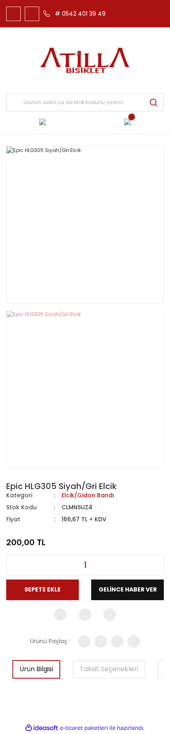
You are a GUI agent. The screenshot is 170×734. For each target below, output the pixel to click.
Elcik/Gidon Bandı (87, 495)
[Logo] (85, 60)
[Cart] (127, 121)
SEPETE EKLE (42, 589)
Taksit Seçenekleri (109, 669)
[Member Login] (42, 121)
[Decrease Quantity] (13, 565)
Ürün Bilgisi (36, 669)
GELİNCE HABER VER (128, 589)
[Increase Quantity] (157, 565)
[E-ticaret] (84, 728)
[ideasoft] (41, 728)
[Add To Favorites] (60, 614)
